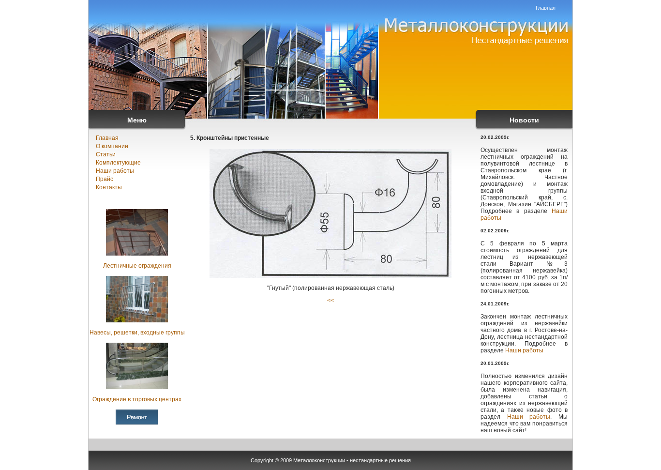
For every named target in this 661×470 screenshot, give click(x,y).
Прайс (104, 179)
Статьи (106, 154)
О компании (112, 146)
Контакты (109, 187)
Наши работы (115, 170)
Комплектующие (118, 162)
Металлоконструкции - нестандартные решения (352, 460)
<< (330, 300)
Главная (546, 8)
